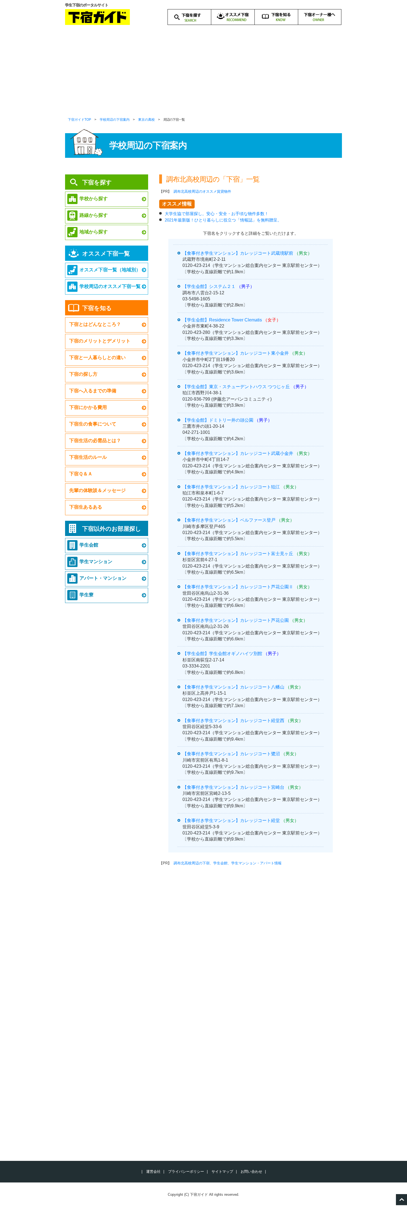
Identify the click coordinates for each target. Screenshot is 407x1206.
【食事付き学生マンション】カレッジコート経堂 (231, 820)
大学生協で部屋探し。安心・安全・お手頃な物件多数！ (217, 213)
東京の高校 (146, 120)
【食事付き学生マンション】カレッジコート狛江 (231, 487)
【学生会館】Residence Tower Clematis (222, 320)
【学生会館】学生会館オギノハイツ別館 (222, 653)
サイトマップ (222, 1171)
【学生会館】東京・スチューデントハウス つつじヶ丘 (236, 386)
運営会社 (153, 1171)
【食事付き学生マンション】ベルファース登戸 (228, 520)
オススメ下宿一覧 (106, 253)
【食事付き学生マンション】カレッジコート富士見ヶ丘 (237, 553)
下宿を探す (97, 182)
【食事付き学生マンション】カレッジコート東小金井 (235, 353)
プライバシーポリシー (186, 1171)
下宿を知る (97, 308)
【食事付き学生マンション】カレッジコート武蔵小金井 (237, 453)
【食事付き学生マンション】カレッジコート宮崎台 (233, 787)
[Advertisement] (203, 75)
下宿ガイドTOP (79, 120)
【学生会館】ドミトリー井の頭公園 (217, 420)
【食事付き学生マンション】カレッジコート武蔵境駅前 (237, 253)
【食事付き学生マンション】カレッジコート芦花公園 (235, 620)
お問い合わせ (251, 1171)
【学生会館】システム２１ (209, 286)
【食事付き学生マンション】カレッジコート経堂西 (233, 720)
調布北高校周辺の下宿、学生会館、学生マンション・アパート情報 (228, 863)
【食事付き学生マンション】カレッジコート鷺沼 (231, 753)
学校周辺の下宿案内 (115, 120)
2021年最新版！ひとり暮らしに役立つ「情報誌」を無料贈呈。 (223, 220)
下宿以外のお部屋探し (111, 528)
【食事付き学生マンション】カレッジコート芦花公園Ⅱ (237, 586)
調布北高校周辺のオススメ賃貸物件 (202, 191)
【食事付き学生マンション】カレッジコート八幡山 (233, 687)
